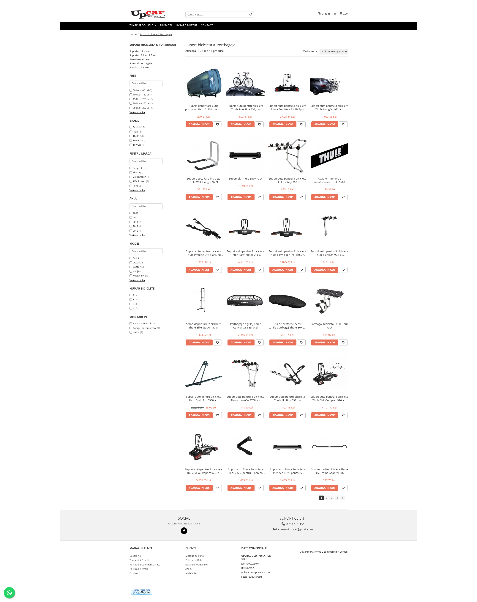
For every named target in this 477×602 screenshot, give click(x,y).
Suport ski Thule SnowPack (245, 178)
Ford (135, 185)
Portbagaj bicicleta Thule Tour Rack (329, 325)
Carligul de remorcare (145, 328)
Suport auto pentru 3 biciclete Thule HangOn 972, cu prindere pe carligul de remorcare (329, 107)
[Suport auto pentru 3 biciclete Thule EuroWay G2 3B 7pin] (287, 83)
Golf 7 (136, 258)
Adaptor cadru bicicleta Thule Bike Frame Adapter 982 (329, 471)
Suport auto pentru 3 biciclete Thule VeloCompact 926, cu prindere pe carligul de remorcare (203, 471)
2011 (135, 222)
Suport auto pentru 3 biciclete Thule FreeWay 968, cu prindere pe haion (287, 180)
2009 (135, 213)
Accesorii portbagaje (140, 63)
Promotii (166, 25)
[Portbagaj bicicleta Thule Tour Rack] (329, 301)
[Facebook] (184, 530)
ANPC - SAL (191, 573)
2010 (135, 217)
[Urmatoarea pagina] (342, 498)
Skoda (136, 172)
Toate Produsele (141, 25)
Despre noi (135, 555)
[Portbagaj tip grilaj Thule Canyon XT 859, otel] (245, 301)
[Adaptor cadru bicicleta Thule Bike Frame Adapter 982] (329, 446)
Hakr (135, 131)
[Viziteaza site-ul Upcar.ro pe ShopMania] (141, 592)
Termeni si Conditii (139, 560)
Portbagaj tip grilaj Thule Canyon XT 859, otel (245, 325)
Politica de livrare (138, 568)
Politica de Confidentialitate (144, 564)
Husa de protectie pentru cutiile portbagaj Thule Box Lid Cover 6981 (287, 325)
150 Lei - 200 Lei (141, 99)
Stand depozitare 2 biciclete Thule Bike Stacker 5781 (203, 325)
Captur (136, 266)
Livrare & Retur (187, 25)
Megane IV (139, 275)
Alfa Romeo (139, 181)
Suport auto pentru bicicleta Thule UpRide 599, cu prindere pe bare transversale (287, 398)
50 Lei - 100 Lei (141, 90)
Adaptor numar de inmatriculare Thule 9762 (329, 180)
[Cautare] (251, 15)
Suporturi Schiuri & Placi (142, 55)
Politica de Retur (194, 560)
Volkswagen (139, 176)
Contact (207, 25)
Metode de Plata (194, 555)
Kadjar (136, 271)
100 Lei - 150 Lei (141, 94)
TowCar (137, 144)
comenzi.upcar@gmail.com (295, 529)
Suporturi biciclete (139, 51)
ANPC (188, 568)
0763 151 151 (295, 524)
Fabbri (136, 127)
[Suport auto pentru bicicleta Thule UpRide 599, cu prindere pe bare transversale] (287, 374)
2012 (135, 226)
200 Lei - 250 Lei (141, 103)
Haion (136, 332)
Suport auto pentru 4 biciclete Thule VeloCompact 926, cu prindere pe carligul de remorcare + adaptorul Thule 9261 (329, 398)
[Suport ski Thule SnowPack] (245, 156)
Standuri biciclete (139, 67)
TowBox (137, 140)
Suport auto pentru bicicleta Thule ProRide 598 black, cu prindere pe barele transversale (203, 253)
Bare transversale (139, 59)
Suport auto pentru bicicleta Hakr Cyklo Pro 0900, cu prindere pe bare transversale (203, 398)
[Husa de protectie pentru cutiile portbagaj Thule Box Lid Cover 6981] (287, 301)
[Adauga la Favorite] (217, 124)
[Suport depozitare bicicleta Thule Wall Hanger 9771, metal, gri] (203, 156)
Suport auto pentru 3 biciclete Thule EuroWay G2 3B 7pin (287, 107)
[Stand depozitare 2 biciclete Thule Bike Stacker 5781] (203, 301)
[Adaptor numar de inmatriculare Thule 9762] (329, 156)
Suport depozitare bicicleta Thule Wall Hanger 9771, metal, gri (203, 180)
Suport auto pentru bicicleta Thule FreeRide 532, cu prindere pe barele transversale (245, 107)
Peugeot (137, 168)
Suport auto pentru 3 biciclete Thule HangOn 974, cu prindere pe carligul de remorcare (329, 253)
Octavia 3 (138, 262)
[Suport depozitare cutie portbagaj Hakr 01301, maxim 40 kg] (203, 83)
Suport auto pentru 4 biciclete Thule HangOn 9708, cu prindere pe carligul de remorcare (245, 398)
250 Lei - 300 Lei (141, 107)
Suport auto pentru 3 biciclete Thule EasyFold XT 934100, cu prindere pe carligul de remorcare (287, 253)
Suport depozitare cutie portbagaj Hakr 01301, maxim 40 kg (203, 107)
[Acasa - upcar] (148, 14)
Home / (134, 34)
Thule (136, 136)
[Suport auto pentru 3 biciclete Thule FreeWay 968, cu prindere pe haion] (287, 156)
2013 (135, 230)
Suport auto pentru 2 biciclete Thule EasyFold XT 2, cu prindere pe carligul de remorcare (245, 253)
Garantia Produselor (196, 564)
